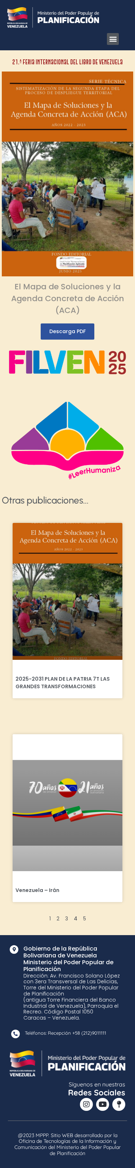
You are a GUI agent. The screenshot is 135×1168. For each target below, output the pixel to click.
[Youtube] (102, 1104)
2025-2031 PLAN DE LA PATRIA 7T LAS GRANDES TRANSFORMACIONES (62, 682)
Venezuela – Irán (37, 890)
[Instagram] (86, 1104)
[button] (113, 39)
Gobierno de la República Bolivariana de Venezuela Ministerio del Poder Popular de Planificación (68, 959)
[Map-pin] (118, 1104)
